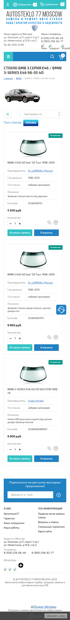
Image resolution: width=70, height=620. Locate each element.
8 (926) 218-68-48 (52, 38)
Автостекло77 (11, 513)
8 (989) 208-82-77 (52, 41)
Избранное (27, 4)
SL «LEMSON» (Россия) (40, 170)
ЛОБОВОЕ (30, 122)
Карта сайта (45, 531)
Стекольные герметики (51, 526)
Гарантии (9, 518)
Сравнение (51, 4)
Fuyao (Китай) (36, 400)
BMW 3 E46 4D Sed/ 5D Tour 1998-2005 (31, 162)
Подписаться (59, 495)
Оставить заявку (20, 232)
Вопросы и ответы (48, 522)
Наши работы (11, 527)
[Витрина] (7, 114)
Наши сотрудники (14, 523)
